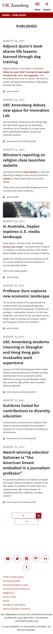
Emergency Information (14, 605)
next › (26, 521)
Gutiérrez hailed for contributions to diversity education (26, 410)
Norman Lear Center (13, 246)
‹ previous (23, 516)
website (7, 178)
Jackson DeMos (12, 91)
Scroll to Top (44, 625)
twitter (17, 558)
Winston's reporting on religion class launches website (24, 160)
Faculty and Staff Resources (16, 589)
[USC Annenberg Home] (15, 7)
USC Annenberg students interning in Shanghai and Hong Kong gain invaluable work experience (26, 352)
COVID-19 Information (13, 577)
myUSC (6, 601)
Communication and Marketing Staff (21, 141)
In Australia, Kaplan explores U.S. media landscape (21, 231)
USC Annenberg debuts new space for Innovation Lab (26, 110)
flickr (45, 558)
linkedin (26, 558)
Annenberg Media (11, 581)
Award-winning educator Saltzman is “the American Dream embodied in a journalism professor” (26, 462)
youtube (7, 558)
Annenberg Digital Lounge (15, 585)
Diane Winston (30, 172)
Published (19, 15)
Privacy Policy (9, 597)
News (6, 15)
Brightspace (8, 593)
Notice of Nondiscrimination (16, 609)
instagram (36, 558)
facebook (26, 567)
